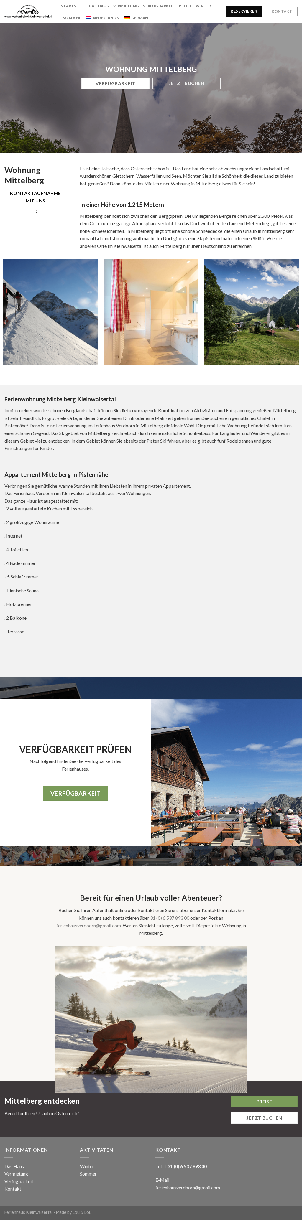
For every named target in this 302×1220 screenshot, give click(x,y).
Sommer (72, 17)
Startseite (73, 6)
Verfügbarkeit (159, 6)
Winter (203, 6)
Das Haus (99, 6)
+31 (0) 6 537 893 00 (186, 1166)
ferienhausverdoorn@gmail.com (88, 925)
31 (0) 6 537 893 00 (169, 918)
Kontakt (12, 1188)
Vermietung (126, 6)
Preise (185, 6)
